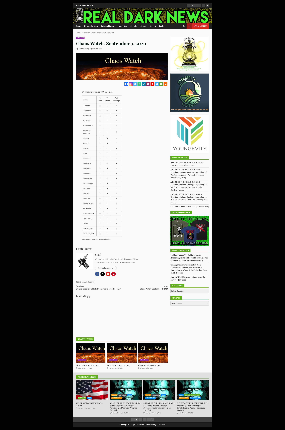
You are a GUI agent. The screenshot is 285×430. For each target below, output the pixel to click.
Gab (116, 259)
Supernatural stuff (151, 397)
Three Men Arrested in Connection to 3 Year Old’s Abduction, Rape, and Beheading (189, 270)
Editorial (114, 395)
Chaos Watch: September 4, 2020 (154, 287)
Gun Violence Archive (103, 240)
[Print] (165, 84)
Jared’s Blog (122, 26)
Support (153, 26)
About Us (133, 26)
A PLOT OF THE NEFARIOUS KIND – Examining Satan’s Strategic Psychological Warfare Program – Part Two (188, 184)
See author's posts (105, 268)
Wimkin (135, 259)
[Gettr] (152, 84)
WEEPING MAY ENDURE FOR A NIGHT (187, 162)
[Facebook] (126, 84)
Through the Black (91, 26)
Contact (143, 26)
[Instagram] (131, 84)
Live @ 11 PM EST (200, 26)
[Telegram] (157, 84)
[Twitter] (135, 84)
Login (161, 26)
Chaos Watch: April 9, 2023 (121, 353)
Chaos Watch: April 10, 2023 (90, 353)
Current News (82, 397)
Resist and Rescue (108, 26)
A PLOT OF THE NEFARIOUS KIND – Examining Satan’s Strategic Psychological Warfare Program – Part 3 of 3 (188, 172)
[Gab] (139, 84)
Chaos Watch (80, 37)
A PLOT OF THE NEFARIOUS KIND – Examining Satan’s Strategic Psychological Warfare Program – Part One (188, 197)
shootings (91, 282)
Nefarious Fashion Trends (192, 395)
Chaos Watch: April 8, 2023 (153, 353)
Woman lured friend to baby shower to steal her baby (98, 287)
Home (78, 26)
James (89, 397)
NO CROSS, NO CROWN (180, 206)
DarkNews (150, 425)
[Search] (184, 26)
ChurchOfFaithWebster (180, 277)
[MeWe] (144, 84)
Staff (81, 48)
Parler (126, 259)
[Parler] (148, 84)
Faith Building (122, 395)
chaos (84, 282)
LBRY (133, 262)
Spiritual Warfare (116, 397)
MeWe (120, 259)
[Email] (161, 84)
